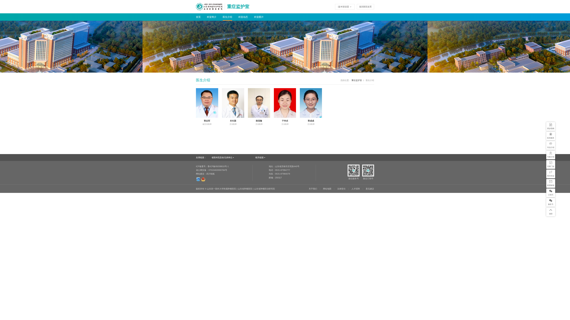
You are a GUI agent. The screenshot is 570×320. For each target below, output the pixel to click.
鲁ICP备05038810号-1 (212, 166)
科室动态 (243, 17)
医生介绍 (227, 17)
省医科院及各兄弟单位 (222, 157)
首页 (198, 17)
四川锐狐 (210, 174)
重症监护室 (357, 80)
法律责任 (341, 189)
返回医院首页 (365, 6)
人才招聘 (356, 189)
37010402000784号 (211, 170)
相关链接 (259, 157)
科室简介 (211, 17)
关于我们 (313, 189)
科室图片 (259, 17)
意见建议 (370, 189)
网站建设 (200, 174)
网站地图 (327, 189)
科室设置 (345, 6)
